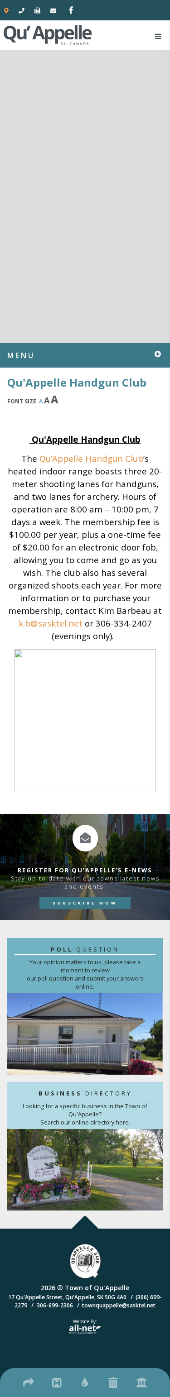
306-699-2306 (55, 1305)
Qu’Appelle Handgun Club (91, 458)
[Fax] (37, 10)
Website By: (83, 1324)
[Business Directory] (28, 1381)
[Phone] (22, 10)
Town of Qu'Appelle (48, 34)
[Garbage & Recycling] (113, 1381)
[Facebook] (67, 9)
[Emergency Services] (57, 1381)
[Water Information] (85, 1381)
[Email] (53, 10)
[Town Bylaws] (141, 1381)
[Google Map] (6, 10)
